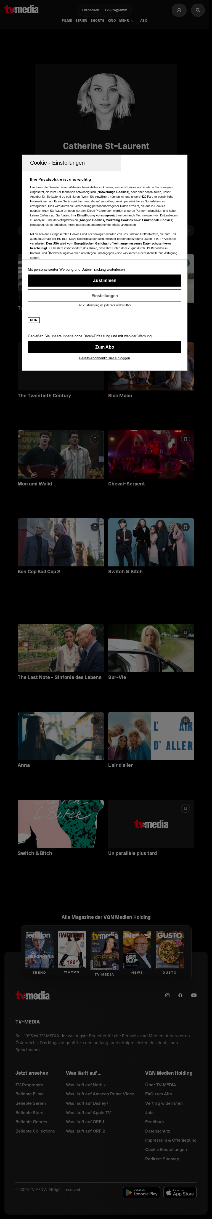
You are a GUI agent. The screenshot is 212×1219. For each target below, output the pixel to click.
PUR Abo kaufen (104, 347)
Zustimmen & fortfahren (104, 281)
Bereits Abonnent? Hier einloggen (104, 358)
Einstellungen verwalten (104, 295)
